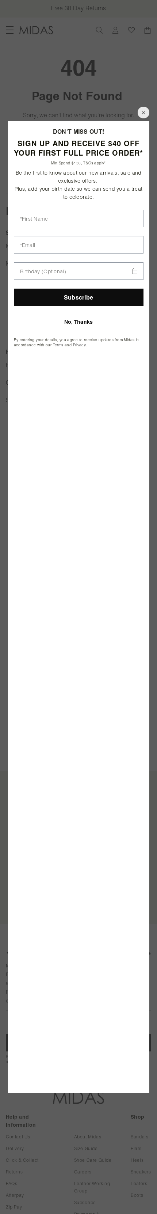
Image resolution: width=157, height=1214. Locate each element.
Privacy (79, 345)
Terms (58, 345)
